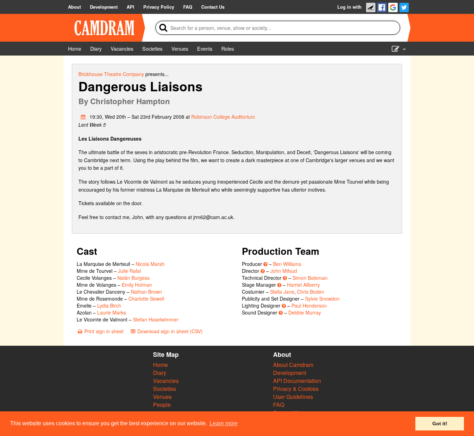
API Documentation (297, 381)
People (162, 405)
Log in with (349, 7)
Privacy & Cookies (296, 389)
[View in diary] (83, 116)
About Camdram (293, 365)
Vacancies (166, 381)
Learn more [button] (224, 423)
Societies (164, 389)
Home (160, 365)
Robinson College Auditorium (223, 116)
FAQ (278, 405)
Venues (162, 397)
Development (289, 373)
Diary (159, 373)
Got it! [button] (439, 423)
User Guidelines (293, 397)
